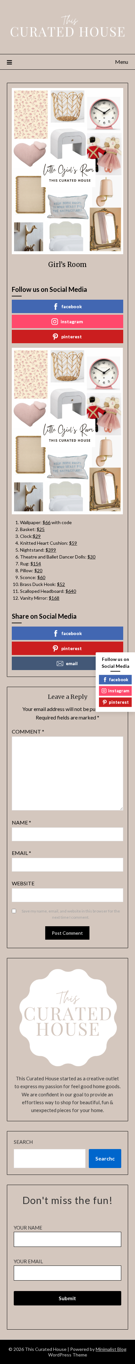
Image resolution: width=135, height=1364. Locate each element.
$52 (61, 584)
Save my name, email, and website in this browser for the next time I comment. (71, 914)
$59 (73, 543)
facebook (72, 306)
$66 (46, 522)
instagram (72, 321)
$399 (51, 550)
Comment (28, 731)
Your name (28, 1228)
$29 (37, 536)
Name (21, 822)
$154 (35, 563)
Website (23, 883)
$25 (41, 529)
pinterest (71, 336)
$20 (38, 570)
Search (23, 1142)
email (72, 663)
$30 (91, 556)
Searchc (105, 1158)
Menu (121, 62)
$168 (54, 598)
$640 (71, 591)
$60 (41, 577)
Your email (28, 1261)
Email (21, 853)
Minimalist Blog (111, 1349)
